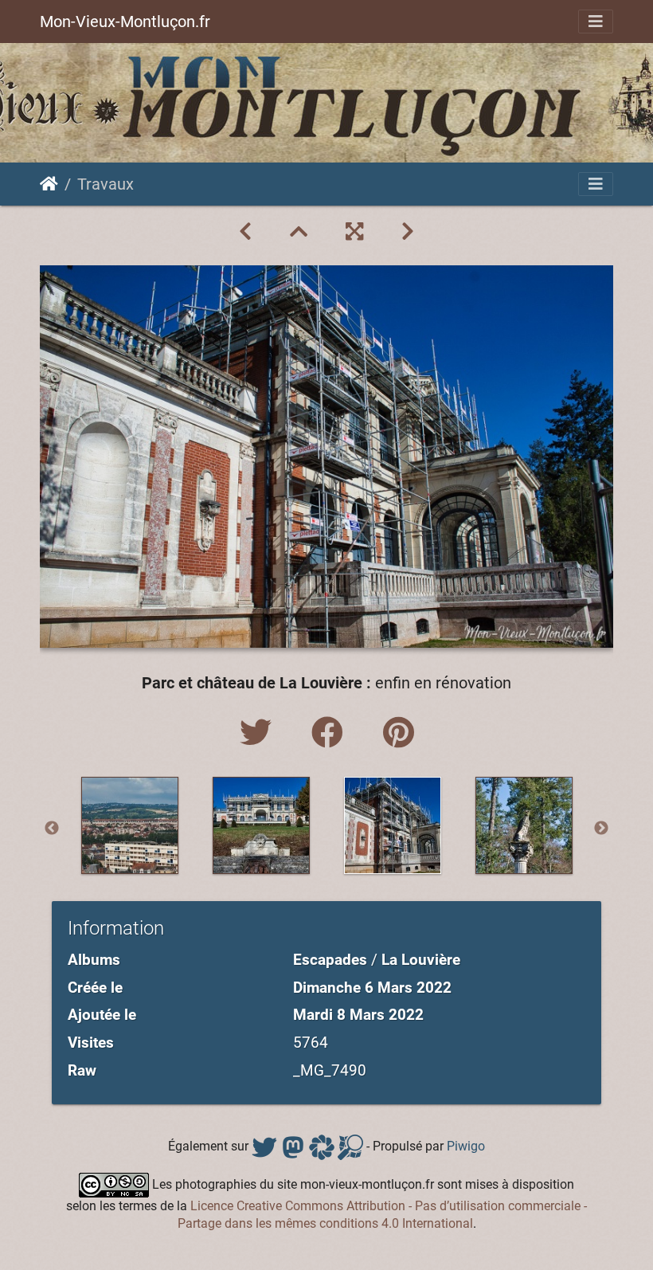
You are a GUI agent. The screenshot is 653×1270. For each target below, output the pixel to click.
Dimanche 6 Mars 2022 (372, 987)
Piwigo (466, 1146)
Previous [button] (52, 829)
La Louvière (420, 960)
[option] (129, 825)
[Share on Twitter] (259, 733)
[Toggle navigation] (595, 21)
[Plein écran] (354, 232)
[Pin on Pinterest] (398, 733)
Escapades (330, 960)
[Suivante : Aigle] (407, 232)
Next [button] (601, 829)
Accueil (49, 184)
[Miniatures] (298, 232)
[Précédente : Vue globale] (245, 232)
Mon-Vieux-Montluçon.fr (125, 21)
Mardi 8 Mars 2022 (358, 1014)
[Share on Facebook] (331, 733)
